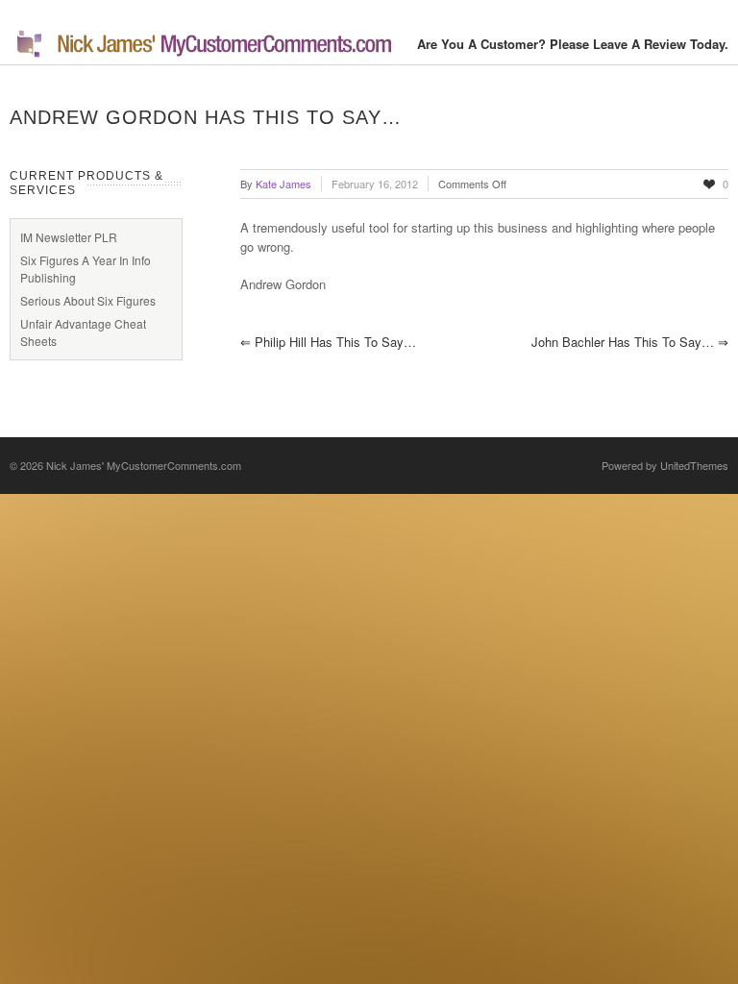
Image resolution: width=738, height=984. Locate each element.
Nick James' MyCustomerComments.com (143, 465)
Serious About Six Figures (88, 300)
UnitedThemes (694, 465)
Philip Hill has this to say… (328, 341)
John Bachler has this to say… (629, 341)
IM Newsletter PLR (68, 237)
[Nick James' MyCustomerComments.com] (202, 54)
